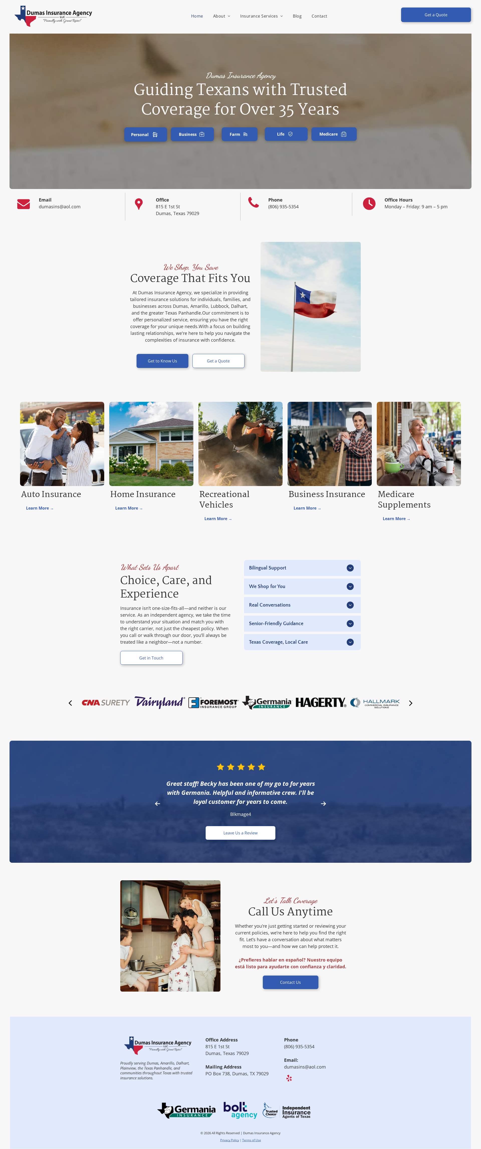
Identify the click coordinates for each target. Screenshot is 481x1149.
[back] (70, 703)
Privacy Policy (229, 1122)
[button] (157, 794)
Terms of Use (251, 1122)
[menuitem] (197, 16)
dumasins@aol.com (305, 1049)
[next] (411, 703)
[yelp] (289, 1060)
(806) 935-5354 (283, 207)
